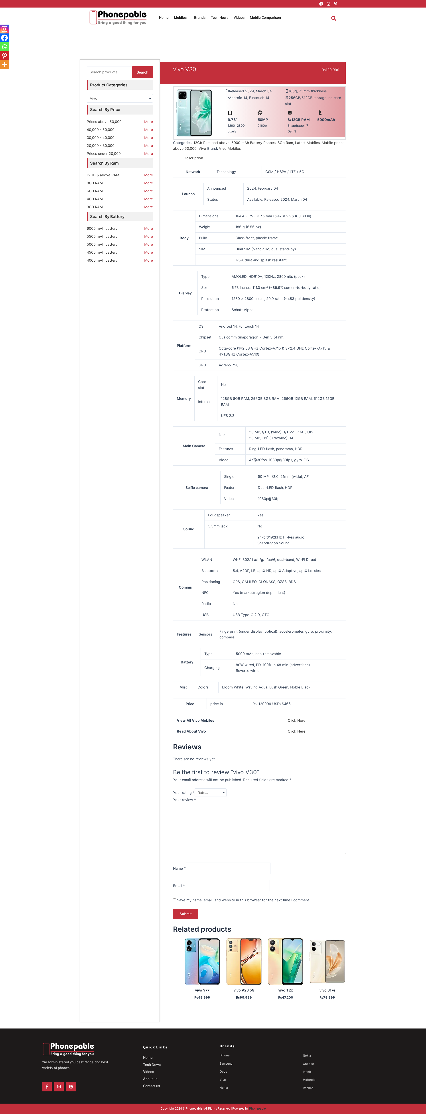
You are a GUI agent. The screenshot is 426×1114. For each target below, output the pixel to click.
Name (179, 868)
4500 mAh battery (102, 252)
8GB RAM (95, 183)
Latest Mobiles (307, 142)
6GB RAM (95, 191)
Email (179, 885)
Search (142, 72)
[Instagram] (4, 29)
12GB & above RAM (103, 175)
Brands (199, 18)
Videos (239, 18)
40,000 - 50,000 (100, 129)
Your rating (184, 792)
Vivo (202, 148)
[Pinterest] (4, 55)
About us (150, 1079)
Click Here (296, 720)
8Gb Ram (285, 142)
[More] (4, 64)
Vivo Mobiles (230, 148)
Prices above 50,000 (104, 121)
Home (164, 18)
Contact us (151, 1086)
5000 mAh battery (102, 244)
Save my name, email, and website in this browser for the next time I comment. (243, 900)
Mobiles (180, 18)
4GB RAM (95, 199)
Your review (184, 799)
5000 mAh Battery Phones (253, 142)
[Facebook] (4, 37)
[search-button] (333, 18)
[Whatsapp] (4, 46)
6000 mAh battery (102, 228)
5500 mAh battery (102, 236)
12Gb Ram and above (211, 142)
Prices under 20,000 (104, 153)
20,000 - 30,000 (100, 145)
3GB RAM (95, 207)
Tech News (219, 18)
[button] (181, 18)
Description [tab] (193, 158)
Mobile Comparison (265, 18)
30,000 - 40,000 (100, 137)
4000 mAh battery (102, 260)
